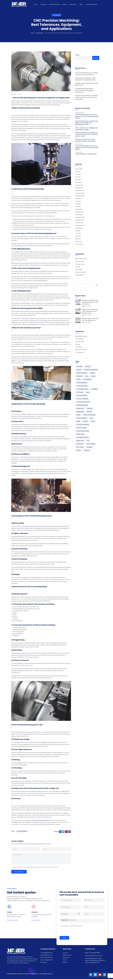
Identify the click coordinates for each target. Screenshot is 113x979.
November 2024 (79, 220)
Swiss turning (79, 447)
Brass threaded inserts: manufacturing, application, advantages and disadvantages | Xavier (86, 122)
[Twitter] (95, 975)
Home (35, 4)
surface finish (79, 444)
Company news (79, 264)
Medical (78, 415)
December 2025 (79, 190)
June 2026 (78, 174)
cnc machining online (81, 386)
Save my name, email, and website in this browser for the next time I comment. (35, 867)
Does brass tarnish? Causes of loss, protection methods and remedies (85, 140)
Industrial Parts (80, 408)
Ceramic (78, 379)
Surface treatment (80, 272)
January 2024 (79, 244)
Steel (88, 440)
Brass (86, 376)
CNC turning (79, 392)
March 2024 (78, 241)
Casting (93, 376)
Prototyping (78, 269)
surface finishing (90, 444)
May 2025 (78, 204)
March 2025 (78, 209)
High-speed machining (82, 405)
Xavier (15, 822)
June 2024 (78, 233)
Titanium (78, 450)
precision (92, 421)
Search (77, 55)
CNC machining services (82, 389)
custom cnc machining (82, 398)
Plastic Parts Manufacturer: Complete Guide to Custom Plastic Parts (86, 73)
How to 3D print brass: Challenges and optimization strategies (86, 128)
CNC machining (87, 379)
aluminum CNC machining (90, 369)
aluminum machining (81, 373)
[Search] (96, 285)
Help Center (72, 4)
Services (43, 4)
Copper (87, 392)
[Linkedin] (104, 975)
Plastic (91, 418)
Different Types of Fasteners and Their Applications (86, 84)
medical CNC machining (89, 415)
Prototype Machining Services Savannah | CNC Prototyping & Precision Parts (84, 90)
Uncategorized (79, 275)
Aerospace (87, 366)
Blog (81, 4)
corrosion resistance (81, 395)
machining (89, 408)
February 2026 (79, 185)
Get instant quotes (91, 4)
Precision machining (22, 831)
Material (77, 267)
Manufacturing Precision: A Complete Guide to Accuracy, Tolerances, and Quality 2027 (86, 97)
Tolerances (86, 450)
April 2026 (78, 180)
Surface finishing (54, 4)
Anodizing (92, 373)
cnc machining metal (81, 382)
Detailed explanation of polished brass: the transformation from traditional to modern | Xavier (86, 134)
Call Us (9, 912)
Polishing (85, 421)
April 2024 (78, 239)
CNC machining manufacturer (41, 820)
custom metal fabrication (83, 402)
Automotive (79, 376)
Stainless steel (80, 440)
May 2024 (78, 236)
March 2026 (78, 182)
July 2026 (77, 171)
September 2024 (80, 225)
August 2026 (78, 169)
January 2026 (79, 188)
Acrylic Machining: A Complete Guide (85, 154)
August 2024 (78, 228)
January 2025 (79, 214)
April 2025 (78, 206)
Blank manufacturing (81, 259)
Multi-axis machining (81, 418)
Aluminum (78, 369)
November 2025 (79, 193)
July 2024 (77, 231)
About (64, 4)
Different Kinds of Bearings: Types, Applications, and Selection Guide (85, 79)
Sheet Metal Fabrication (82, 437)
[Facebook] (91, 975)
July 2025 (77, 198)
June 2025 (78, 201)
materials (89, 411)
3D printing (79, 366)
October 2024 (79, 222)
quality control (80, 434)
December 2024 (79, 217)
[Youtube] (100, 975)
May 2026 (77, 177)
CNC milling (94, 389)
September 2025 (80, 196)
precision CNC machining (82, 424)
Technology (89, 447)
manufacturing (80, 411)
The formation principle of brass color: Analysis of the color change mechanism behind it (87, 116)
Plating (78, 421)
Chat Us (34, 912)
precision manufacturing (82, 431)
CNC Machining (56, 15)
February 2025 (79, 212)
